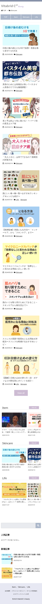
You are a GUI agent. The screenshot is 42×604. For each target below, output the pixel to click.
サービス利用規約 (32, 591)
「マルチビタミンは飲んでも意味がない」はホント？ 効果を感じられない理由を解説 (14, 500)
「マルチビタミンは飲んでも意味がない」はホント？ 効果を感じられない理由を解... (27, 570)
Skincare (26, 17)
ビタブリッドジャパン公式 (21, 594)
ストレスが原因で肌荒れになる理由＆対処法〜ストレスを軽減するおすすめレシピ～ (20, 341)
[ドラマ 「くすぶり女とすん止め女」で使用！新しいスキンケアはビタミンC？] (14, 420)
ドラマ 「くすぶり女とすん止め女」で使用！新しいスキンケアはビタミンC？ (14, 430)
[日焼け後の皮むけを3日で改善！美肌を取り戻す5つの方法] (14, 455)
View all (21, 393)
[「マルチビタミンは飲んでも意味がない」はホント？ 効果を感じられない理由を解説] (14, 490)
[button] (38, 525)
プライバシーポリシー (18, 591)
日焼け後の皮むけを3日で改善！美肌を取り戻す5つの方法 (13, 465)
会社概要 (7, 591)
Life (36, 17)
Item (16, 17)
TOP (4, 10)
